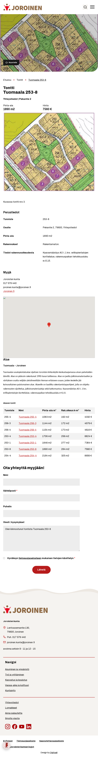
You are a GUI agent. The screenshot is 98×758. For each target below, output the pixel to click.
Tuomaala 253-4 (27, 436)
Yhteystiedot (12, 702)
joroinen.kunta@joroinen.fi (17, 287)
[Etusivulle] (22, 6)
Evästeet (8, 741)
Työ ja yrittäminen (14, 674)
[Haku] (85, 7)
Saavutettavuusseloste (51, 741)
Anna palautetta (13, 713)
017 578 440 (10, 283)
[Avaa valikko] (92, 7)
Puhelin (7, 506)
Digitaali (53, 752)
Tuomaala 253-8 (27, 449)
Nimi (5, 475)
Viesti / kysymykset (13, 522)
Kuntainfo (10, 690)
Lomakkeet (11, 708)
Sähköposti (10, 490)
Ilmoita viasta (12, 718)
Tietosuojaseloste (25, 741)
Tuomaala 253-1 (27, 442)
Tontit (20, 80)
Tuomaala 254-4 (28, 455)
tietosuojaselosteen (30, 558)
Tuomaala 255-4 (27, 417)
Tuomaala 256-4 (27, 430)
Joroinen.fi (8, 291)
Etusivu (7, 80)
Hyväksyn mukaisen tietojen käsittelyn (41, 558)
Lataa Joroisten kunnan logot (18, 747)
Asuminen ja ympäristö (17, 669)
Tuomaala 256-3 (27, 423)
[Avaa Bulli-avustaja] (6, 745)
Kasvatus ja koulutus (16, 680)
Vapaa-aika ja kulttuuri (17, 685)
